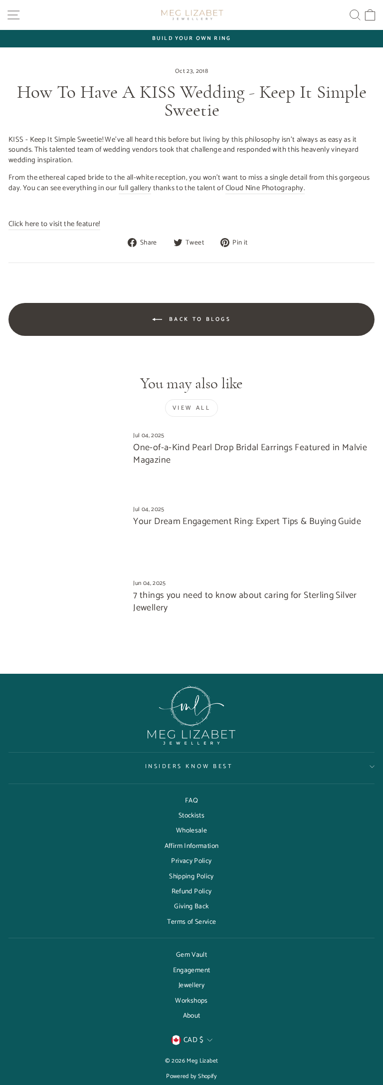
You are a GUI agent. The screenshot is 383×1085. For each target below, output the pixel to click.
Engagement (191, 970)
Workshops (191, 1000)
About (191, 1015)
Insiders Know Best (189, 766)
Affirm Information (192, 845)
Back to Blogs (198, 319)
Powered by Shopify (191, 1076)
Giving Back (191, 906)
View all (192, 408)
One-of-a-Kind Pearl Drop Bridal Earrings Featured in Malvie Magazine (250, 454)
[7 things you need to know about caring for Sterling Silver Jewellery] (66, 612)
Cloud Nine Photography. (265, 188)
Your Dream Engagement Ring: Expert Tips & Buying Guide (247, 521)
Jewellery (191, 985)
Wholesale (191, 830)
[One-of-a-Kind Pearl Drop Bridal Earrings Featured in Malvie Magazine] (66, 464)
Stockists (191, 815)
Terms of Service (191, 921)
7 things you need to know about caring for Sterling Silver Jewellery (245, 601)
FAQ (191, 800)
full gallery (135, 188)
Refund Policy (192, 891)
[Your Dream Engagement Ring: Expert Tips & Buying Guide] (66, 538)
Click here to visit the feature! (54, 224)
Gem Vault (191, 954)
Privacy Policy (191, 860)
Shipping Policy (191, 876)
